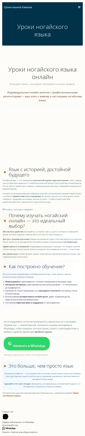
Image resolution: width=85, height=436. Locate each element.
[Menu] (79, 7)
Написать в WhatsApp (29, 346)
